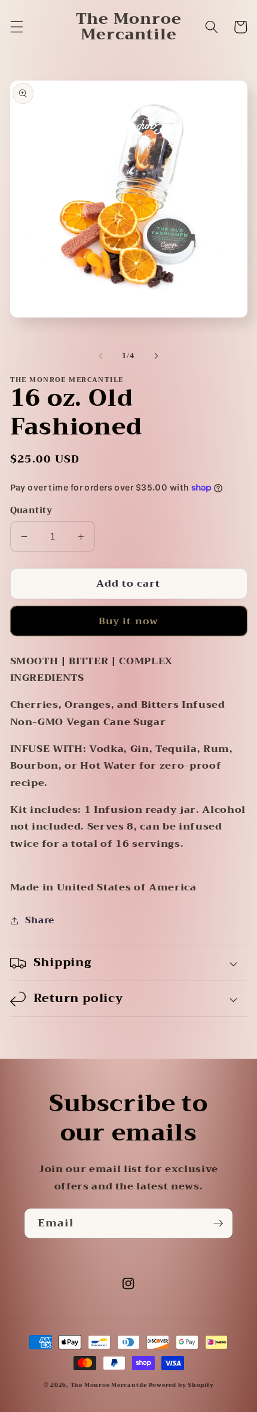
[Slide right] (156, 356)
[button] (16, 27)
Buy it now (128, 621)
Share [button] (39, 920)
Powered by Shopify (181, 1385)
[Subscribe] (218, 1223)
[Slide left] (101, 356)
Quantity (31, 511)
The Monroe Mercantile (110, 1385)
